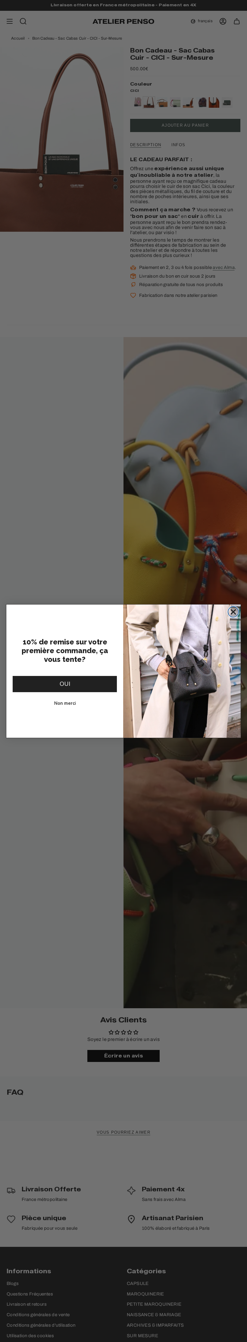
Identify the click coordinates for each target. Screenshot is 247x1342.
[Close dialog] (233, 612)
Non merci (65, 702)
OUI (65, 684)
